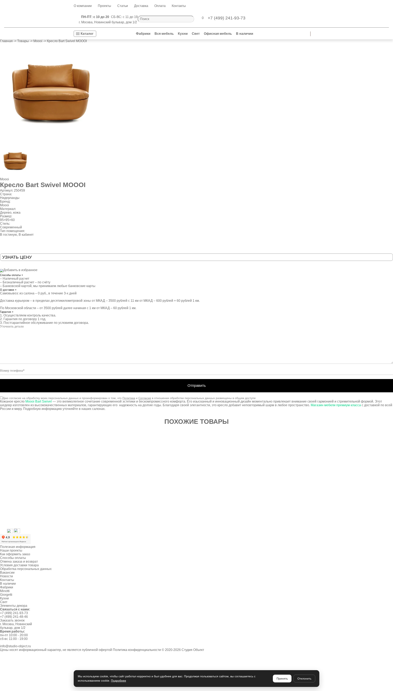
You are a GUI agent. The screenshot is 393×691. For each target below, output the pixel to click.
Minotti (5, 591)
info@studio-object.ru (15, 646)
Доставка (141, 6)
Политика (128, 398)
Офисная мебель (218, 33)
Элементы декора (13, 605)
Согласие (144, 398)
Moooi (4, 179)
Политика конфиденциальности (137, 650)
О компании (83, 6)
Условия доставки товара (19, 565)
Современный (11, 227)
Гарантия (7, 311)
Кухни (183, 33)
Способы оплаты (11, 275)
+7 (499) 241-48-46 (14, 616)
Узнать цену (17, 257)
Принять (282, 678)
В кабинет (26, 234)
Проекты (104, 6)
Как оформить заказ (15, 554)
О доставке (8, 289)
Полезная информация (17, 547)
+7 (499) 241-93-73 (14, 613)
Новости (6, 576)
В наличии (244, 33)
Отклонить (304, 678)
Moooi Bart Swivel (38, 401)
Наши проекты (11, 550)
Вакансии (7, 572)
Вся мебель (164, 33)
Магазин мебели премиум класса (336, 405)
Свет (196, 33)
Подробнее (118, 680)
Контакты (179, 6)
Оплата (160, 6)
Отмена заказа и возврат (19, 561)
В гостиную (8, 234)
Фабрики (143, 33)
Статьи (122, 6)
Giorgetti (6, 594)
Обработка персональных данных (26, 569)
